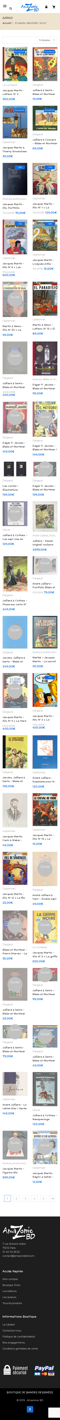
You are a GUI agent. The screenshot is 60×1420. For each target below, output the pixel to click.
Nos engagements (13, 1342)
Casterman (8, 142)
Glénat (6, 529)
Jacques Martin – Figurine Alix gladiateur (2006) (13, 1172)
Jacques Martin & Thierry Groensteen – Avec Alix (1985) (14, 151)
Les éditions (9, 1291)
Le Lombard (9, 85)
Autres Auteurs (21, 198)
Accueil (6, 23)
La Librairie (8, 1324)
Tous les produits (12, 1303)
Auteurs (7, 198)
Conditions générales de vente (20, 1348)
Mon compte (10, 1279)
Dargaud (37, 84)
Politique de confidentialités (18, 1336)
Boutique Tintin (11, 1285)
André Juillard (40, 535)
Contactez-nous (11, 1330)
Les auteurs (9, 1297)
